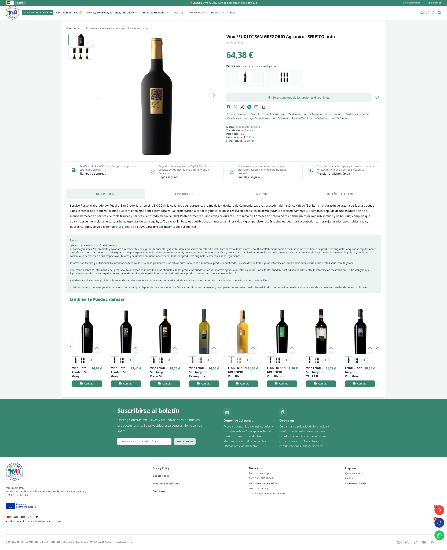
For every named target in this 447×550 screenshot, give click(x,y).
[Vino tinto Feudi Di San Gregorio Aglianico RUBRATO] (87, 331)
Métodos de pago (259, 488)
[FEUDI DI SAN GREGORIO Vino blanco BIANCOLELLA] (282, 331)
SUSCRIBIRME (185, 441)
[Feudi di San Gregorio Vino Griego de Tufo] (360, 331)
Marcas (179, 12)
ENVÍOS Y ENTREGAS (261, 478)
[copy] (263, 107)
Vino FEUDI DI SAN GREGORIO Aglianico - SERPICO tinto (117, 28)
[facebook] (228, 107)
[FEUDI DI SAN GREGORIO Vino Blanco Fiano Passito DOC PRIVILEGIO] (243, 331)
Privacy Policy (161, 468)
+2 (91, 360)
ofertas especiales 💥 (69, 12)
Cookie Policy (161, 475)
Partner (349, 478)
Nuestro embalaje (355, 483)
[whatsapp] (235, 107)
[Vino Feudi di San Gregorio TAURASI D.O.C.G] (321, 331)
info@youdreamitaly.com (338, 263)
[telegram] (249, 107)
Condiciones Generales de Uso (267, 493)
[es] (10, 3)
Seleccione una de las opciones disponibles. (301, 97)
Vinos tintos (72, 28)
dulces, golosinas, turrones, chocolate (110, 12)
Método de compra (260, 473)
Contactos (159, 491)
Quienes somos (354, 473)
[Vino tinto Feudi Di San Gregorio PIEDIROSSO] (126, 331)
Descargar (249, 140)
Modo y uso (195, 12)
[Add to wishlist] (97, 349)
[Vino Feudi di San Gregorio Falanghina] (204, 331)
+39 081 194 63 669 (17, 495)
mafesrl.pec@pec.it (78, 542)
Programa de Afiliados (166, 483)
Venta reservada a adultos (264, 483)
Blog (232, 12)
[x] (242, 107)
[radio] (244, 78)
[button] (71, 347)
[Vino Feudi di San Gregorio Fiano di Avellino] (165, 331)
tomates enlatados (154, 12)
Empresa (216, 12)
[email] (256, 107)
